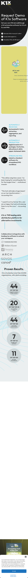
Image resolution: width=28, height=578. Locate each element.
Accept (14, 571)
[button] (25, 557)
